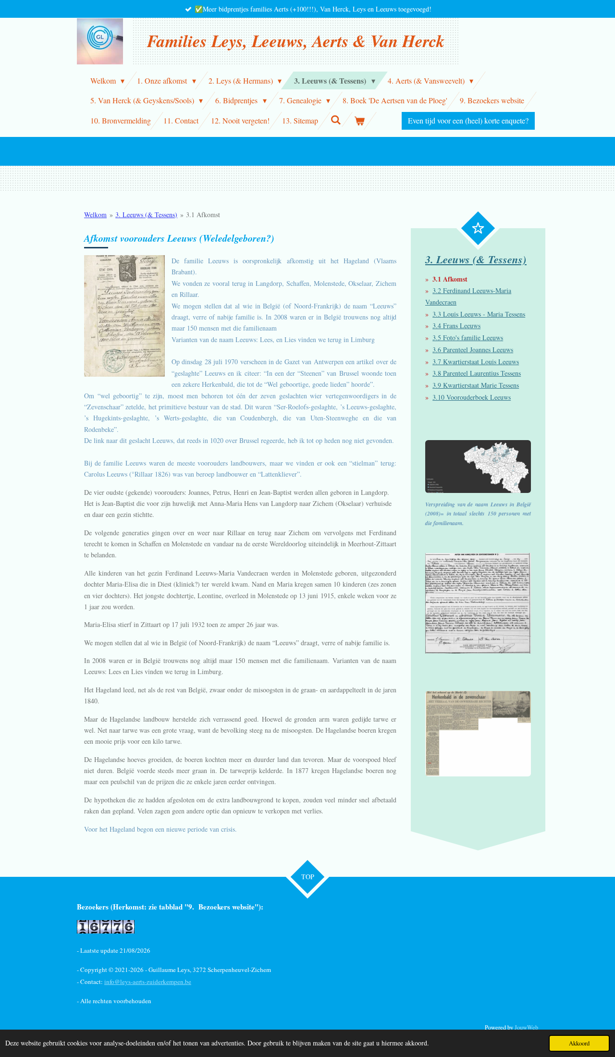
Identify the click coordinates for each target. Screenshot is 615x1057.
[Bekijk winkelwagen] (358, 121)
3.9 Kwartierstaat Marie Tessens (475, 385)
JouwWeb (526, 1027)
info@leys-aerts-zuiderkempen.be (147, 981)
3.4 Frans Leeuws (456, 325)
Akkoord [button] (579, 1043)
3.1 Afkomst (203, 214)
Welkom (95, 214)
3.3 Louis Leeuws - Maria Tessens (478, 314)
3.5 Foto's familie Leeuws (467, 337)
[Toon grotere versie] (124, 316)
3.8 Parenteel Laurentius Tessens (476, 373)
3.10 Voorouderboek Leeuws (471, 397)
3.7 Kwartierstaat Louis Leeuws (475, 361)
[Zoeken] (335, 119)
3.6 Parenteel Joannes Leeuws (472, 349)
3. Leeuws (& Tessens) (146, 214)
